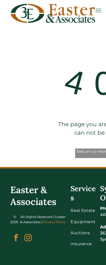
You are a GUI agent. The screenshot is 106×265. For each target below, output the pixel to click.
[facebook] (15, 238)
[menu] (98, 10)
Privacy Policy (54, 222)
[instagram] (27, 238)
